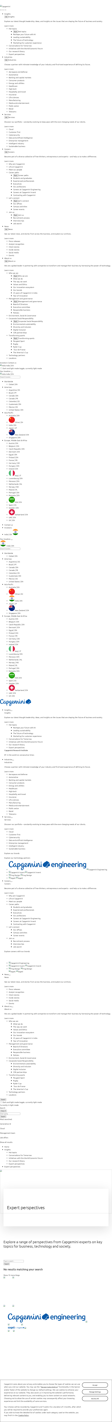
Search (3, 1099)
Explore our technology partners (17, 858)
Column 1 (11, 1335)
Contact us (15, 1355)
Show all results (6, 1142)
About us (11, 261)
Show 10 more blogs (12, 1275)
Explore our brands (11, 853)
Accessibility (12, 1288)
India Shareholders (18, 1378)
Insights (11, 16)
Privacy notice (16, 1369)
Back (15, 32)
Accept (95, 1385)
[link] (21, 6)
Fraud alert (11, 1302)
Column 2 (11, 1361)
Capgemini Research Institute (16, 750)
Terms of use (12, 1285)
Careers (11, 152)
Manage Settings (95, 1392)
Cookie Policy (23, 1415)
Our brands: (7, 1310)
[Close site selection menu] (12, 539)
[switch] (1, 368)
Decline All (95, 1399)
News (10, 229)
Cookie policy (12, 1299)
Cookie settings (13, 1296)
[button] (11, 534)
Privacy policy (12, 1291)
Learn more (9, 26)
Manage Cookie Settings (49, 1387)
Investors (11, 1282)
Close (3, 1111)
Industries (12, 60)
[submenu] (11, 710)
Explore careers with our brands (17, 951)
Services (11, 117)
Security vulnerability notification (18, 1293)
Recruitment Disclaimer (19, 1372)
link (6, 17)
